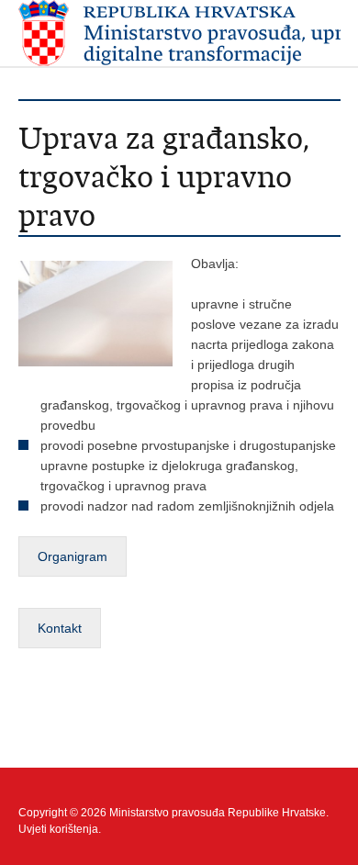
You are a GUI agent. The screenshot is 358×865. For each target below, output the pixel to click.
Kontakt (60, 628)
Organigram (72, 556)
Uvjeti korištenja (58, 829)
